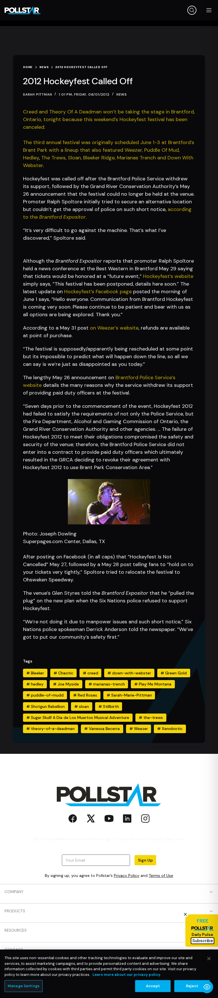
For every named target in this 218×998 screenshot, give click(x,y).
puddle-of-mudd (45, 695)
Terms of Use (161, 875)
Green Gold (174, 673)
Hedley (31, 157)
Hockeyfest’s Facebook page (98, 291)
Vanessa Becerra (102, 728)
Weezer (138, 728)
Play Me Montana (152, 684)
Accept (153, 986)
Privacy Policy (126, 875)
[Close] (209, 958)
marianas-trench (107, 684)
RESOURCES (16, 930)
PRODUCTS (15, 910)
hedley (34, 684)
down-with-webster (129, 673)
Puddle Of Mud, (162, 150)
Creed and (36, 111)
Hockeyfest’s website (168, 276)
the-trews (151, 717)
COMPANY (14, 891)
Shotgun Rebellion (45, 706)
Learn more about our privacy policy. (127, 974)
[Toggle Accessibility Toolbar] (207, 987)
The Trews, (54, 157)
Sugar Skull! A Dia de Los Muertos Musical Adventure (77, 717)
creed (90, 673)
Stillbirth (108, 706)
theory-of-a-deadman (50, 728)
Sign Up (145, 860)
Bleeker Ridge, (100, 157)
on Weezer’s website (114, 327)
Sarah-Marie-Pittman (129, 695)
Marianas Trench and (142, 157)
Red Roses (85, 695)
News (121, 94)
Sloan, (75, 157)
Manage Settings (23, 986)
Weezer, (134, 150)
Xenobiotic (170, 728)
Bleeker (35, 673)
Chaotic (63, 673)
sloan (81, 706)
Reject (192, 986)
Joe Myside (66, 684)
